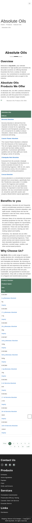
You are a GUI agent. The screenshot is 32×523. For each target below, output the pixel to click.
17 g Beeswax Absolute (9, 312)
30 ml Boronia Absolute (9, 411)
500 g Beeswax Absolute (10, 355)
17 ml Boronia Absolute (9, 397)
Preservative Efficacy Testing (10, 498)
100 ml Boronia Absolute (10, 425)
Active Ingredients (6, 477)
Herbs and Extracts (7, 486)
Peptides (3, 480)
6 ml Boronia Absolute (9, 383)
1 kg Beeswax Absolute (9, 369)
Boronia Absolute (8, 119)
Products (9, 24)
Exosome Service (6, 503)
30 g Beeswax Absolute (9, 326)
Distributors (4, 512)
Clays (2, 483)
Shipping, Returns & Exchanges (11, 518)
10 (23, 446)
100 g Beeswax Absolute (10, 340)
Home (3, 24)
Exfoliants (4, 474)
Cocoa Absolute (7, 174)
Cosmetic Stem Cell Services (10, 500)
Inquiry (4, 305)
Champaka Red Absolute (10, 157)
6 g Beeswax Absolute (9, 298)
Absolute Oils (6, 27)
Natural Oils (17, 24)
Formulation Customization (9, 495)
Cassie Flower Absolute (10, 138)
